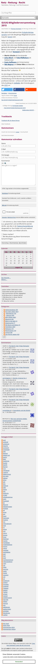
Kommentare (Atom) (9, 629)
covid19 (5, 472)
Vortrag (5, 603)
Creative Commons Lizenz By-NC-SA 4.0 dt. (21, 644)
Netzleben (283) (10, 327)
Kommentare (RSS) (9, 627)
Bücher (5, 467)
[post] (2, 558)
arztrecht (6, 448)
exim (4, 499)
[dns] (2, 484)
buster (5, 463)
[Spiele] (2, 573)
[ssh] (2, 577)
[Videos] (2, 601)
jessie (5, 529)
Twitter (5, 592)
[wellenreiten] (2, 609)
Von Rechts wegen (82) (12, 334)
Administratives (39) (12, 310)
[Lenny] (2, 533)
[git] (2, 510)
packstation (6, 552)
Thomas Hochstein (16, 29)
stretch (5, 582)
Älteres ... (4, 279)
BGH (4, 459)
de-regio (5, 476)
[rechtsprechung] (2, 560)
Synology (6, 584)
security (5, 569)
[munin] (2, 546)
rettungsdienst (7, 562)
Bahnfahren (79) (11, 313)
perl (4, 554)
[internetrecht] (2, 524)
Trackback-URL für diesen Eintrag (10, 120)
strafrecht (6, 581)
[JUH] (2, 531)
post (4, 558)
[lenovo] (2, 535)
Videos (5, 601)
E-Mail (3, 149)
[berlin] (2, 457)
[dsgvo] (2, 489)
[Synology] (2, 584)
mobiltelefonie (7, 545)
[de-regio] (2, 476)
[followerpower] (2, 507)
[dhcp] (2, 480)
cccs (4, 469)
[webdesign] (2, 607)
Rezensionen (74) (11, 331)
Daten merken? (8, 234)
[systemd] (2, 586)
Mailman (6, 539)
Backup (5, 453)
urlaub (5, 594)
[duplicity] (2, 493)
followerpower (7, 507)
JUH (4, 531)
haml (4, 516)
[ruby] (2, 563)
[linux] (2, 537)
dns (4, 484)
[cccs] (2, 469)
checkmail (6, 470)
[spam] (2, 571)
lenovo (5, 535)
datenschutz (7, 474)
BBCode (4, 205)
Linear (17, 132)
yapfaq (5, 615)
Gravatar (4, 217)
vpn (4, 605)
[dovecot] (2, 486)
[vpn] (2, 605)
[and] (2, 440)
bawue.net (6, 455)
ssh (4, 577)
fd (4, 503)
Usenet (5, 596)
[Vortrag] (2, 603)
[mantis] (2, 541)
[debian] (2, 478)
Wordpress (6, 613)
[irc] (2, 527)
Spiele (5, 573)
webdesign (6, 607)
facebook (6, 501)
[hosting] (2, 520)
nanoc (5, 548)
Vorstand (16, 52)
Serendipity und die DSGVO (21, 410)
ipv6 (4, 526)
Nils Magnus (9, 64)
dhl (4, 482)
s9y (4, 565)
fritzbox (5, 508)
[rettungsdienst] (2, 562)
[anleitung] (2, 444)
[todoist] (2, 590)
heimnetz (6, 518)
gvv (4, 514)
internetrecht (7, 524)
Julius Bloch (8, 58)
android (5, 442)
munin (5, 546)
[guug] (2, 512)
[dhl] (2, 482)
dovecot (5, 486)
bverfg (5, 465)
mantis (5, 541)
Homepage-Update (17, 105)
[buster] (2, 463)
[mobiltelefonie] (2, 545)
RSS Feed (6, 623)
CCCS (6, 85)
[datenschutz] (2, 474)
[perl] (2, 554)
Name (3, 143)
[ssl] (2, 579)
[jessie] (2, 529)
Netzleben (4, 93)
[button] (7, 89)
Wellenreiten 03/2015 (28, 110)
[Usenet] (2, 596)
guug (15, 95)
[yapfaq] (2, 615)
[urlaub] (2, 594)
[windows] (2, 611)
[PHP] (2, 556)
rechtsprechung (8, 560)
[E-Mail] (2, 495)
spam (5, 571)
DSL (4, 491)
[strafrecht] (2, 581)
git (4, 510)
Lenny (5, 533)
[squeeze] (2, 575)
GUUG (10, 37)
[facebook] (2, 501)
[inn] (2, 522)
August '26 (18, 267)
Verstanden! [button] (19, 661)
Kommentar (5, 161)
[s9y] (2, 565)
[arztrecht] (2, 448)
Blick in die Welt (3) (11, 321)
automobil (6, 450)
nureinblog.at (7, 410)
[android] (2, 442)
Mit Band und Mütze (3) (13, 325)
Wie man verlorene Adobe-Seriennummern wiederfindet (15, 419)
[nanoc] (2, 548)
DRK (4, 488)
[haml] (2, 516)
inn (4, 522)
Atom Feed (6, 625)
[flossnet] (2, 505)
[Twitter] (2, 592)
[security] (2, 569)
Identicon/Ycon (11, 217)
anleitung (6, 444)
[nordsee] (2, 550)
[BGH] (2, 459)
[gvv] (2, 514)
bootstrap (6, 461)
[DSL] (2, 491)
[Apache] (2, 446)
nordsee (5, 550)
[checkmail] (2, 470)
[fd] (2, 503)
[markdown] (2, 543)
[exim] (2, 499)
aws (4, 451)
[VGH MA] (2, 600)
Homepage (5, 155)
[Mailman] (2, 539)
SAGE (4, 567)
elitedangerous (8, 497)
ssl (4, 579)
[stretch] (2, 582)
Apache (5, 446)
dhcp (4, 480)
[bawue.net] (2, 455)
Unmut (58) (9, 332)
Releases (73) (10, 329)
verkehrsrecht (7, 598)
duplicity (6, 493)
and (4, 440)
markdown (6, 543)
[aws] (2, 451)
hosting (5, 520)
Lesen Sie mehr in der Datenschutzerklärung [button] (17, 657)
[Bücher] (2, 467)
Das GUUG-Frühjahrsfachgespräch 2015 (12, 100)
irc (4, 527)
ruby (4, 563)
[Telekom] (2, 588)
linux (4, 537)
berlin (5, 457)
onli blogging (7, 378)
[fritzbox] (2, 508)
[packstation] (2, 552)
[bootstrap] (2, 461)
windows (6, 611)
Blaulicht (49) (10, 319)
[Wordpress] (2, 613)
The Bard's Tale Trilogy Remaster (19, 346)
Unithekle (17, 83)
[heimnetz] (2, 518)
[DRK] (2, 488)
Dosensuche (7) (10, 323)
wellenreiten (7, 609)
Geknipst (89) (10, 315)
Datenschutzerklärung (25, 226)
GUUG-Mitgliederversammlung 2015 (18, 24)
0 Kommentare (12, 93)
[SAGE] (2, 567)
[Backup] (2, 453)
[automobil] (2, 450)
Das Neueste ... (6, 278)
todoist (5, 590)
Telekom (5, 588)
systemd (5, 586)
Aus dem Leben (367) (12, 312)
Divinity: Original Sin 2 (20, 378)
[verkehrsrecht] (2, 598)
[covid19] (2, 472)
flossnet (5, 505)
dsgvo (5, 489)
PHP (4, 556)
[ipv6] (2, 526)
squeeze (5, 575)
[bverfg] (2, 465)
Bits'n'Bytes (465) (11, 317)
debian (5, 478)
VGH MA (5, 600)
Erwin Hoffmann (10, 62)
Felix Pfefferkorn (23, 58)
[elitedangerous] (2, 497)
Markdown (5, 193)
